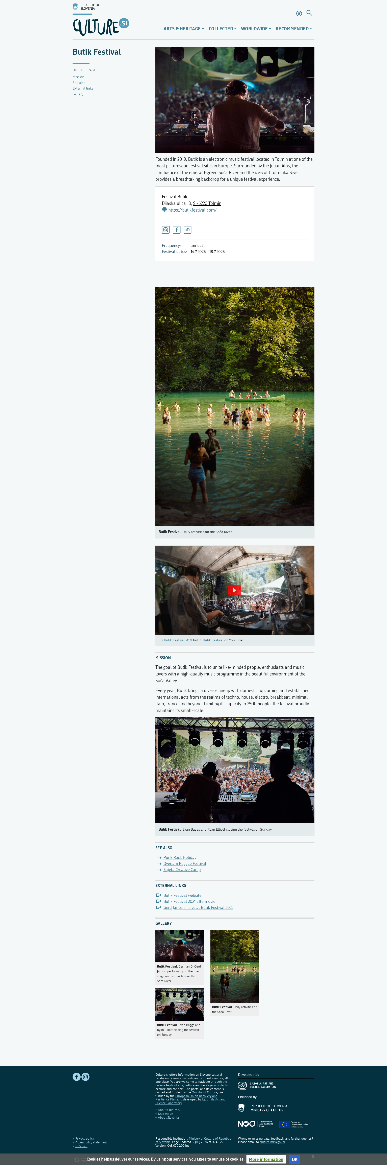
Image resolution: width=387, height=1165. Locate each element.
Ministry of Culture (204, 1092)
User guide (165, 1114)
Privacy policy (84, 1138)
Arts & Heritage (182, 28)
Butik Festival (213, 640)
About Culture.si (169, 1110)
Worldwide (254, 28)
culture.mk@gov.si (272, 1142)
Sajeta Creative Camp (182, 869)
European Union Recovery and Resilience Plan (186, 1097)
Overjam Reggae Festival (184, 863)
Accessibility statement (91, 1142)
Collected (221, 28)
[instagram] (166, 230)
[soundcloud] (187, 230)
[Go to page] (309, 13)
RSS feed (81, 1146)
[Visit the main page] (111, 19)
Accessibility (299, 13)
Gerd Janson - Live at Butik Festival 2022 (198, 907)
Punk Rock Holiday (179, 857)
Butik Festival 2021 (178, 640)
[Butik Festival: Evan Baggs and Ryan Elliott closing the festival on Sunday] (179, 1003)
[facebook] (176, 230)
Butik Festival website (182, 895)
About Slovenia (168, 1117)
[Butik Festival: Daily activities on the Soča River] (234, 965)
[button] (266, 1159)
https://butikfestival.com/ (192, 210)
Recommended (292, 28)
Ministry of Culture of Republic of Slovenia (193, 1140)
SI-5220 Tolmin (207, 203)
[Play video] (234, 590)
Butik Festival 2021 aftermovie (189, 901)
